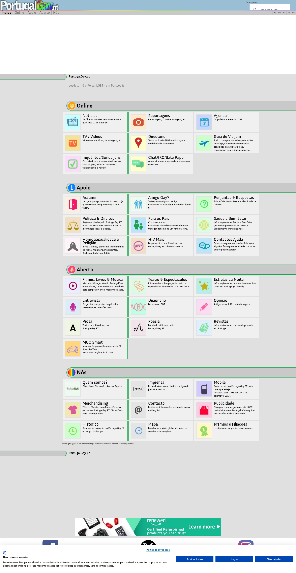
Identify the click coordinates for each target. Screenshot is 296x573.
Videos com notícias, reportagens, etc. (102, 138)
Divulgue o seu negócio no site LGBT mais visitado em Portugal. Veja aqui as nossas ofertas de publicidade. (234, 408)
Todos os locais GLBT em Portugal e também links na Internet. (166, 140)
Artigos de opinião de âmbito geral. (232, 302)
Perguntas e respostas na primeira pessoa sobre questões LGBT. (100, 304)
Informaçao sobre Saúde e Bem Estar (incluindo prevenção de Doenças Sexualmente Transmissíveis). (233, 223)
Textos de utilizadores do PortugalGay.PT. (96, 325)
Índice (6, 12)
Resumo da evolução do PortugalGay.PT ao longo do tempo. (103, 427)
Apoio (32, 12)
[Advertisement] (148, 45)
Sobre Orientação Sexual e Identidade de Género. (235, 201)
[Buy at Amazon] (148, 535)
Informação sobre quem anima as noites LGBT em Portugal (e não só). (235, 283)
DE (293, 13)
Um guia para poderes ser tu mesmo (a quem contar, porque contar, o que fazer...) (103, 202)
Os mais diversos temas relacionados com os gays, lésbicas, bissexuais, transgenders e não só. (102, 162)
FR (289, 13)
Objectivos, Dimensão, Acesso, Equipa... (103, 384)
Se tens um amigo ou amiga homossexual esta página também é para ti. (169, 202)
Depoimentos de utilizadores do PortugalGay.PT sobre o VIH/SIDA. (166, 243)
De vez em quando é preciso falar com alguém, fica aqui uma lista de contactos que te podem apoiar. (235, 244)
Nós (56, 12)
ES (284, 13)
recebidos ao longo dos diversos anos (233, 425)
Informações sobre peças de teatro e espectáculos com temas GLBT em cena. (168, 283)
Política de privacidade (158, 549)
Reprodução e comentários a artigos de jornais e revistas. (168, 386)
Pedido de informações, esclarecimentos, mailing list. (169, 406)
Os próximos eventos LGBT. (228, 117)
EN (279, 13)
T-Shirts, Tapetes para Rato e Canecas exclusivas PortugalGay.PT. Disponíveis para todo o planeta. (103, 408)
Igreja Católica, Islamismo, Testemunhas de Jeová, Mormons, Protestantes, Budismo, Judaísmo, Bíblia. (103, 246)
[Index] (30, 77)
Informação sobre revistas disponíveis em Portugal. (233, 325)
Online (19, 12)
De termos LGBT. (157, 302)
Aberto (44, 12)
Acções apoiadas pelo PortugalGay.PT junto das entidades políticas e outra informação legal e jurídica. (102, 223)
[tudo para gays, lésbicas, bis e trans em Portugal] (40, 5)
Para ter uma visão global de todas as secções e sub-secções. (167, 427)
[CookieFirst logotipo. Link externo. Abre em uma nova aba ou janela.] (4, 553)
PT (274, 13)
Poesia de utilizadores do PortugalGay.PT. (161, 325)
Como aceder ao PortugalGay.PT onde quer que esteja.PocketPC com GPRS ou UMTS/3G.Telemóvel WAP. (233, 389)
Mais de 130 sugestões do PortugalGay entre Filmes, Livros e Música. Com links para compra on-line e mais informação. (103, 284)
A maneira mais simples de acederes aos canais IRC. (169, 161)
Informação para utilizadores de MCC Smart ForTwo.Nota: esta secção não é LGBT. (102, 347)
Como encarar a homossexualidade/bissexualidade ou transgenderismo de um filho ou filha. (168, 223)
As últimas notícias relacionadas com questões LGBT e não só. (102, 119)
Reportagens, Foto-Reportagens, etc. (167, 117)
